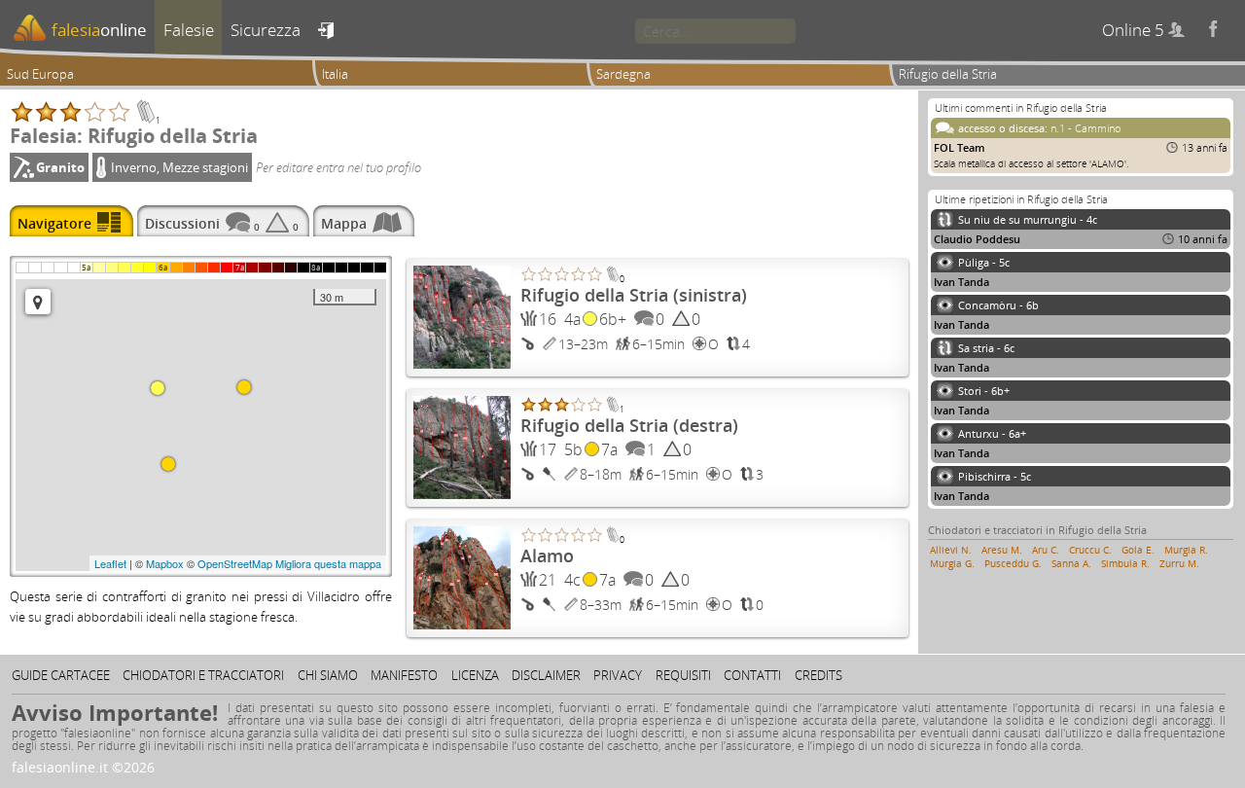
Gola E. (1138, 549)
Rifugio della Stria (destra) (629, 425)
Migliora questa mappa (328, 563)
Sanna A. (1071, 563)
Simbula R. (1125, 563)
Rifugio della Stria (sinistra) (633, 294)
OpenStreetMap (234, 563)
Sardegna (623, 74)
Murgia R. (1186, 549)
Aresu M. (1001, 549)
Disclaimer (546, 675)
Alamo (547, 555)
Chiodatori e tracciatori (203, 675)
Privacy (617, 675)
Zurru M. (1179, 563)
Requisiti (683, 675)
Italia (335, 74)
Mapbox (165, 563)
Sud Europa (40, 74)
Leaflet (110, 563)
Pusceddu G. (1013, 563)
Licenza (475, 675)
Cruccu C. (1090, 549)
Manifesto (404, 675)
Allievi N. (951, 549)
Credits (818, 675)
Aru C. (1045, 549)
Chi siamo (328, 675)
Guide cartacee (61, 675)
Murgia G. (952, 563)
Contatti (752, 675)
